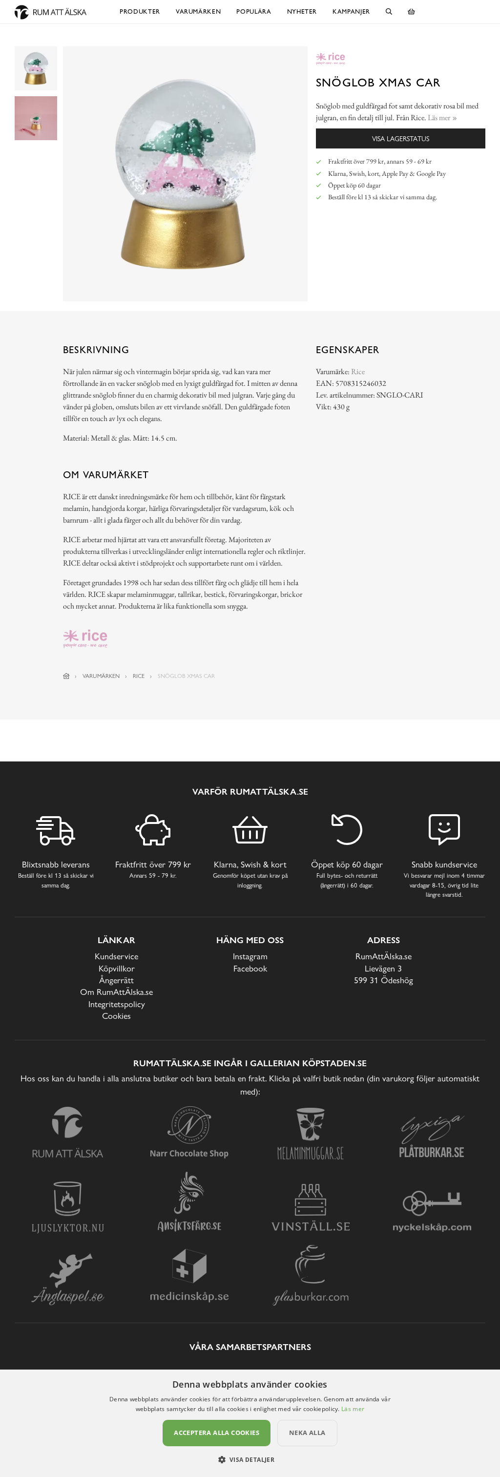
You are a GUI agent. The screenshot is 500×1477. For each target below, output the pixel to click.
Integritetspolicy (116, 1004)
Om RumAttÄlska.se (116, 992)
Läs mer (352, 1409)
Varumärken (198, 11)
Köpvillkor (117, 968)
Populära (253, 11)
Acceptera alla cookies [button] (216, 1432)
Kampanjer (351, 11)
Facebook (250, 968)
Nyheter (302, 11)
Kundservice (116, 956)
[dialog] (250, 1423)
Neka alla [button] (307, 1432)
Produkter (140, 11)
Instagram (250, 956)
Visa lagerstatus (400, 138)
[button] (250, 1459)
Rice (358, 371)
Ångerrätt (116, 980)
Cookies (116, 1016)
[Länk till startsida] (66, 676)
